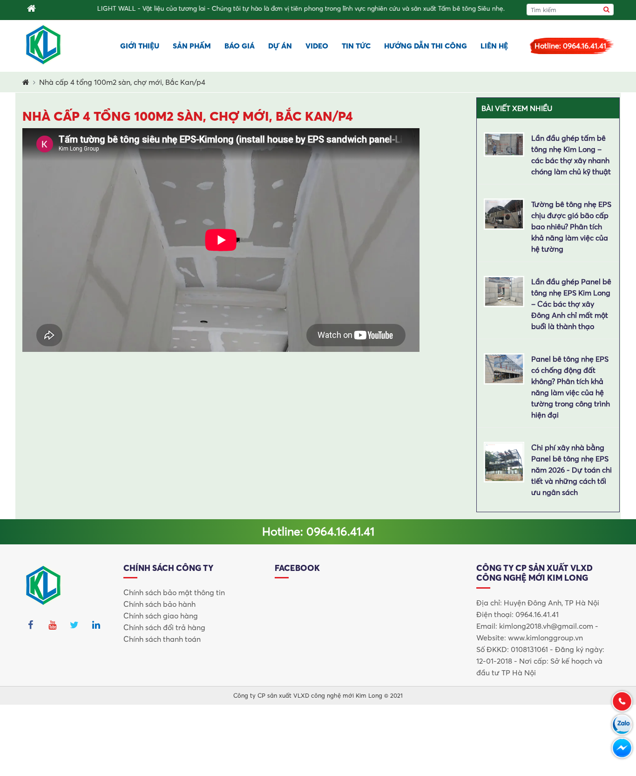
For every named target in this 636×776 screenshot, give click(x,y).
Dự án (280, 45)
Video (316, 45)
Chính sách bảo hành (159, 604)
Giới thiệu (139, 45)
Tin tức (356, 45)
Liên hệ (494, 45)
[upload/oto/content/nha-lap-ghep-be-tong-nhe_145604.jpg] (504, 143)
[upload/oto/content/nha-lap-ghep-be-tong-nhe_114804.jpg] (504, 367)
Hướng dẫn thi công (425, 45)
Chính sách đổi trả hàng (164, 627)
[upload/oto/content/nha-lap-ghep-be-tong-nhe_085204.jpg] (504, 213)
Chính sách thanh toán (162, 639)
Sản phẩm (192, 45)
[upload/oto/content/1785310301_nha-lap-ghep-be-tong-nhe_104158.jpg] (504, 461)
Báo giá (239, 45)
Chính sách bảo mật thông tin (174, 592)
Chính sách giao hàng (160, 615)
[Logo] (43, 44)
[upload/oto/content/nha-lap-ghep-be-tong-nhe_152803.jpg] (504, 290)
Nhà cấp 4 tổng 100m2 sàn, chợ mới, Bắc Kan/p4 (122, 82)
